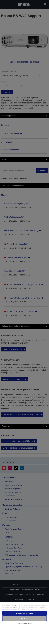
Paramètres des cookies (24, 623)
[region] (24, 613)
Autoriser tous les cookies (24, 613)
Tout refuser (24, 618)
